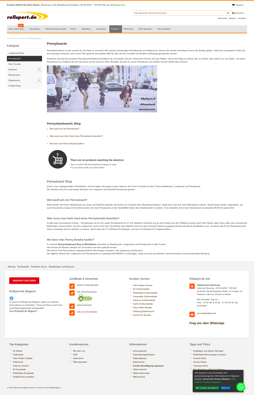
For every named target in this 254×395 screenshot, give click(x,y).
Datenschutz (139, 362)
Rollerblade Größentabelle (145, 293)
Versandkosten (140, 351)
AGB (75, 354)
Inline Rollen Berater (142, 307)
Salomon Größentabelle (144, 300)
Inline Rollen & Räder (23, 358)
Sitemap (11, 266)
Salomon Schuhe (21, 366)
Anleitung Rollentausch (143, 311)
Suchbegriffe (23, 266)
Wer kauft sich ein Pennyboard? (64, 129)
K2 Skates (17, 351)
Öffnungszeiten (80, 362)
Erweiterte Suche (39, 266)
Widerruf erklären (24, 280)
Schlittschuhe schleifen (23, 377)
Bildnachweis (139, 377)
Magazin (232, 18)
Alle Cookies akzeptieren (207, 388)
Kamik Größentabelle (143, 304)
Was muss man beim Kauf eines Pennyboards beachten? (76, 136)
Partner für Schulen (142, 315)
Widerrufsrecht (140, 369)
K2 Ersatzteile (19, 369)
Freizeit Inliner (199, 358)
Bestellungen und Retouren (61, 266)
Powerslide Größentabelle (145, 296)
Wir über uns (79, 351)
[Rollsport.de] (28, 15)
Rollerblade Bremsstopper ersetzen (209, 354)
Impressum (78, 358)
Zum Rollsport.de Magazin (23, 311)
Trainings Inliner (200, 366)
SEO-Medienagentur (53, 388)
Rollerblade (18, 354)
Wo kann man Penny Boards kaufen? (67, 143)
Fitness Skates (200, 362)
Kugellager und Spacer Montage (208, 351)
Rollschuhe (18, 362)
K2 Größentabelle (141, 289)
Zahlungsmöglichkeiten (143, 354)
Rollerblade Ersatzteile (23, 373)
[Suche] (227, 12)
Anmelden (242, 18)
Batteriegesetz (139, 358)
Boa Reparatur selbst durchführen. (209, 369)
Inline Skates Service (142, 285)
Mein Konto (222, 18)
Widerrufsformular (141, 373)
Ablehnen (225, 388)
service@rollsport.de (206, 313)
